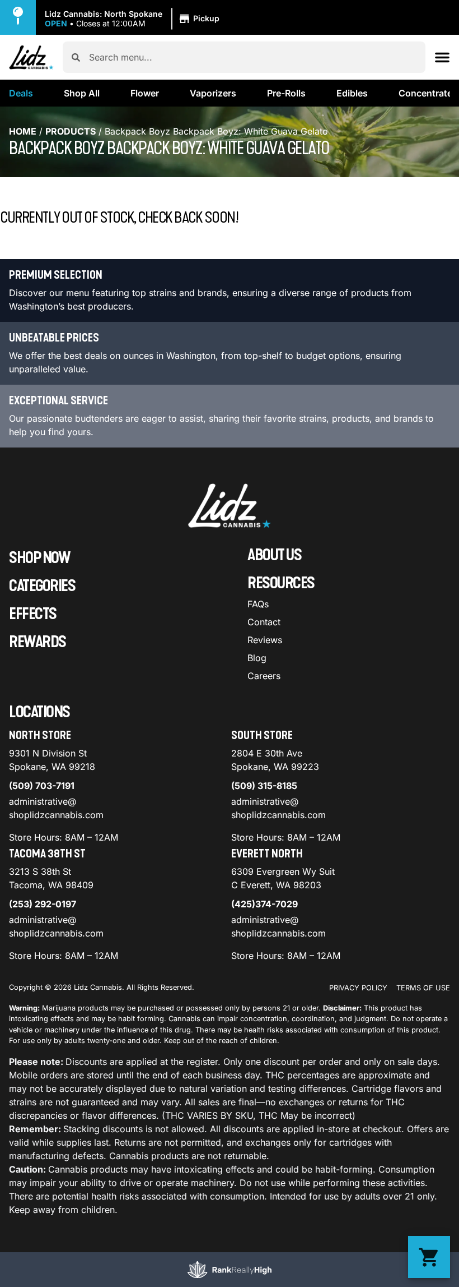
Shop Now (39, 558)
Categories (42, 586)
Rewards (37, 642)
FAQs (258, 604)
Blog (256, 657)
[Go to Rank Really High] (229, 1269)
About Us (274, 555)
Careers (263, 675)
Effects (33, 614)
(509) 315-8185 (264, 785)
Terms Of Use (423, 988)
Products (70, 131)
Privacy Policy (358, 988)
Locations (39, 712)
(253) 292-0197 (42, 904)
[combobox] (252, 57)
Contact (263, 622)
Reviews (264, 639)
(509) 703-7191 (41, 785)
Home (22, 131)
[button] (134, 19)
